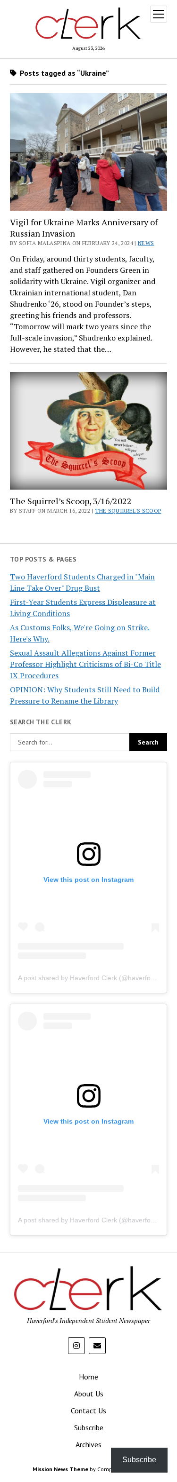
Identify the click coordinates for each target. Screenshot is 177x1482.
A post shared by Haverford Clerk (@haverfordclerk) (95, 978)
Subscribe (88, 1427)
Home (88, 1376)
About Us (88, 1393)
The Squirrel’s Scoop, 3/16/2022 (71, 501)
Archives (88, 1444)
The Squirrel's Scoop (128, 510)
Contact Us (88, 1410)
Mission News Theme (60, 1469)
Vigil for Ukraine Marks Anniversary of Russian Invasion (84, 227)
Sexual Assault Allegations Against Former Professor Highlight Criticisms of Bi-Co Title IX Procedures (85, 664)
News (146, 242)
